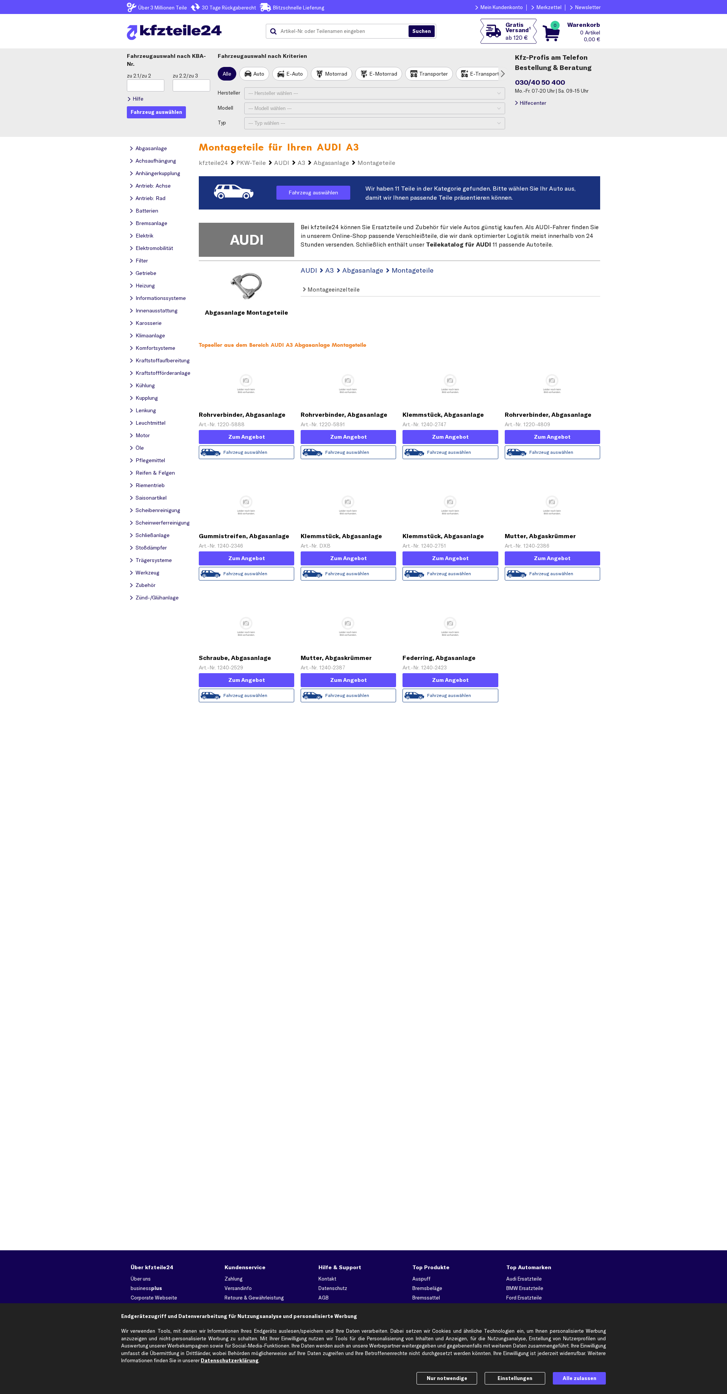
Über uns (141, 1279)
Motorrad (336, 73)
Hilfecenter (533, 102)
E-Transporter (487, 73)
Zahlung (233, 1279)
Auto (258, 73)
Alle (227, 73)
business (146, 1288)
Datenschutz (332, 1288)
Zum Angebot (246, 436)
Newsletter (588, 7)
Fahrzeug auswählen (313, 192)
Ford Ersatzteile (524, 1298)
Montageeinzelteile (333, 289)
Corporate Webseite (154, 1298)
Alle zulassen (579, 1378)
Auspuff (421, 1279)
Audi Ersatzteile (524, 1279)
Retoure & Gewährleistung (254, 1298)
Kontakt (327, 1279)
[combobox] (340, 31)
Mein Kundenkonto (502, 7)
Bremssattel (426, 1298)
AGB (323, 1298)
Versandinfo (238, 1288)
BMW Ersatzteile (524, 1288)
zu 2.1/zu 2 (139, 76)
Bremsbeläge (427, 1288)
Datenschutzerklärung (230, 1360)
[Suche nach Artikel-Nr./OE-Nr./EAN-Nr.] (422, 31)
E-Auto (294, 73)
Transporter (433, 73)
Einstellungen (515, 1378)
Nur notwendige (447, 1378)
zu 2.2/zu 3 (185, 76)
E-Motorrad (383, 73)
